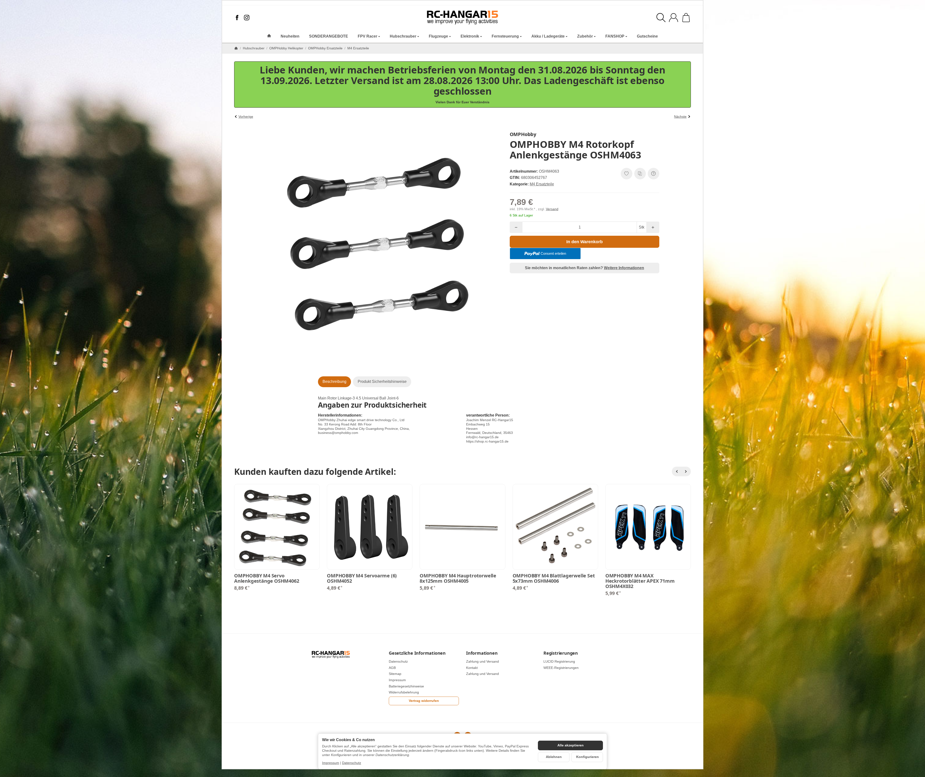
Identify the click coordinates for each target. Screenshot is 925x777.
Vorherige (245, 116)
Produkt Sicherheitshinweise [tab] (382, 381)
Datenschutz (351, 763)
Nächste (680, 116)
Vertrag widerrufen (424, 701)
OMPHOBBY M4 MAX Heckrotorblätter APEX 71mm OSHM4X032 (640, 581)
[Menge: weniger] (516, 227)
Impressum (330, 763)
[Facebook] (237, 17)
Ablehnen (554, 757)
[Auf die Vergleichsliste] (640, 173)
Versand (552, 209)
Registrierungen (560, 653)
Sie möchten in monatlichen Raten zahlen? (584, 268)
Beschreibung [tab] (334, 381)
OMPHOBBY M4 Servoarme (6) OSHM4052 (362, 578)
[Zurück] (676, 471)
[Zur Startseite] (462, 17)
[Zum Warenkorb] (686, 17)
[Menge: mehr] (652, 227)
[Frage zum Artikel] (653, 173)
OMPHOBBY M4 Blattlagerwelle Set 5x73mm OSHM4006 (554, 578)
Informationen (481, 653)
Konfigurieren (587, 757)
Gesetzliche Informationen (417, 653)
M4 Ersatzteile (542, 184)
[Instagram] (247, 17)
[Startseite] (236, 48)
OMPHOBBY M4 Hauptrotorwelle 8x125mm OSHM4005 (458, 578)
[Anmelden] (673, 17)
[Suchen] (661, 17)
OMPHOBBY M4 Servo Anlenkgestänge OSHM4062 (266, 578)
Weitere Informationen (624, 268)
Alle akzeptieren (570, 745)
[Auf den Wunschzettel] (626, 173)
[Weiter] (686, 471)
